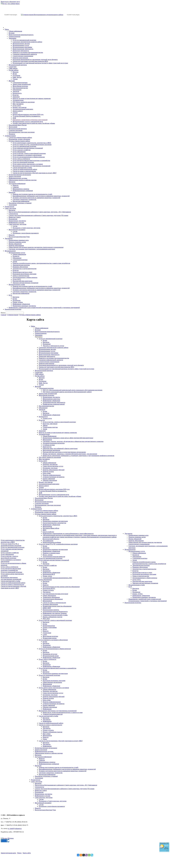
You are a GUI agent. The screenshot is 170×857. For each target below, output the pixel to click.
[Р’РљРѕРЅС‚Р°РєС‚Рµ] (78, 855)
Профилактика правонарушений (54, 404)
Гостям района (13, 70)
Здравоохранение (14, 36)
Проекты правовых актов (17, 242)
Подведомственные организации (20, 174)
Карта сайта (27, 853)
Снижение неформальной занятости (25, 54)
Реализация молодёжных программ (24, 274)
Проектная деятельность (21, 50)
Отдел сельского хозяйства (21, 150)
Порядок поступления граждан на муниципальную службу (32, 194)
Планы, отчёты (18, 302)
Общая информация (15, 31)
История (11, 33)
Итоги (45, 629)
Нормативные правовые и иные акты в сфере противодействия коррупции (68, 438)
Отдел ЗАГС (17, 105)
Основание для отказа (50, 468)
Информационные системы (18, 178)
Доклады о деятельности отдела (53, 346)
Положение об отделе (50, 654)
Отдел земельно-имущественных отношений (28, 148)
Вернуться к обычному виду (10, 1)
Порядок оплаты (48, 471)
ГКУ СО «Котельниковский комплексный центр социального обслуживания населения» (73, 390)
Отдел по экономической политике (24, 40)
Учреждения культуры (50, 427)
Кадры (15, 299)
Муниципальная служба (17, 284)
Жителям (12, 81)
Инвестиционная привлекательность (21, 35)
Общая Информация (49, 436)
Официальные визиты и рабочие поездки (22, 180)
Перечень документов (50, 464)
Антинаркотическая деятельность (54, 402)
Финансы (12, 134)
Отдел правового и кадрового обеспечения (27, 155)
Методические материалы (51, 450)
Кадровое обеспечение (50, 604)
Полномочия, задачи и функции (19, 139)
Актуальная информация (17, 183)
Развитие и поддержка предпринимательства (28, 52)
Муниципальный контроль (18, 65)
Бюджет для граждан (19, 107)
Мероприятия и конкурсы (51, 399)
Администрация (10, 136)
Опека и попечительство (21, 275)
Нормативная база (49, 625)
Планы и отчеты (48, 590)
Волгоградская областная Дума (19, 237)
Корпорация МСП (49, 574)
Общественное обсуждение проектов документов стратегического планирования (36, 247)
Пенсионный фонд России (18, 125)
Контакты (12, 182)
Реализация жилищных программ (54, 680)
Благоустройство (48, 532)
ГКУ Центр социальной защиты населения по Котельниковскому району (67, 392)
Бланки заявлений (49, 478)
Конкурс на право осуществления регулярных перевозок (32, 98)
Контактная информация (21, 201)
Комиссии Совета (15, 217)
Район (7, 29)
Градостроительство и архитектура (54, 523)
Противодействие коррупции (22, 281)
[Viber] (86, 855)
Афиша (45, 425)
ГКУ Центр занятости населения (24, 102)
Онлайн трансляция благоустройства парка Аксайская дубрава (34, 123)
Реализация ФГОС (49, 588)
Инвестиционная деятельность (23, 49)
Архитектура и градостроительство (24, 268)
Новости (15, 185)
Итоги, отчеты (47, 555)
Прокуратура (47, 447)
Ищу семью (46, 734)
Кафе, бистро (17, 77)
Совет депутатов (10, 208)
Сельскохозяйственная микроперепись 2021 (57, 578)
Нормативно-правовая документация (55, 521)
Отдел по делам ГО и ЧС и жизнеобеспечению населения (32, 144)
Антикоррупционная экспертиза (54, 443)
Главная (3, 315)
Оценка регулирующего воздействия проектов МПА (30, 61)
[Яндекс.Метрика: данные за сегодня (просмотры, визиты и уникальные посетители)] (7, 838)
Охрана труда (47, 418)
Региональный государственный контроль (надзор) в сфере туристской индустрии (40, 63)
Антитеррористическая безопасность (55, 611)
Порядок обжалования (16, 245)
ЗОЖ (14, 118)
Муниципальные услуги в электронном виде (28, 121)
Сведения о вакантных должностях (24, 199)
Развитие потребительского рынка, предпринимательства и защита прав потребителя (41, 263)
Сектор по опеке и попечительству (24, 171)
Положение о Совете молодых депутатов (26, 228)
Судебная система (49, 445)
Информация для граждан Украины (55, 613)
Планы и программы (50, 627)
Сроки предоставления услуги (53, 466)
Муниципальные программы (22, 47)
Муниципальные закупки (21, 43)
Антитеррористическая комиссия (54, 556)
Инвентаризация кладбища (52, 542)
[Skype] (92, 855)
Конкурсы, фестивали (50, 424)
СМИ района (13, 68)
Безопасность (17, 93)
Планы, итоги (47, 576)
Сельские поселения (15, 130)
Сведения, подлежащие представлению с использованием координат (32, 249)
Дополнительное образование (53, 599)
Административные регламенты (53, 477)
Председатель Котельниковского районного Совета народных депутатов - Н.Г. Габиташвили (40, 212)
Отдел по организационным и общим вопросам (29, 157)
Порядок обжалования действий (53, 470)
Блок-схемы (47, 473)
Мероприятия (47, 439)
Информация (47, 709)
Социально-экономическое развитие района (27, 42)
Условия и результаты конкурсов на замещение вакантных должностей (36, 198)
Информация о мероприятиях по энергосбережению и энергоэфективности (68, 533)
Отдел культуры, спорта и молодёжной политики (29, 153)
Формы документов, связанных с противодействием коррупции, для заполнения (70, 454)
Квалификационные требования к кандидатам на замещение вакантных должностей (41, 196)
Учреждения (47, 633)
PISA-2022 (46, 618)
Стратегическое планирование (23, 56)
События (16, 187)
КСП (10, 295)
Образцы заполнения (50, 480)
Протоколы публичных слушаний (20, 203)
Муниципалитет (10, 251)
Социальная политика (20, 82)
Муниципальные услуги (21, 45)
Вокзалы (15, 72)
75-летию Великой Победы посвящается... (27, 116)
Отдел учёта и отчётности (21, 159)
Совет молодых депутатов (17, 224)
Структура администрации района (20, 137)
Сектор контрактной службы (22, 167)
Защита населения (15, 176)
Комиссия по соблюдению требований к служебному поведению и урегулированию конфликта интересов (78, 455)
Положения (16, 300)
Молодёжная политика (20, 86)
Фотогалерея (13, 127)
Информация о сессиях (16, 222)
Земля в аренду (18, 111)
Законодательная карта (8, 853)
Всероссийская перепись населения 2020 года (28, 114)
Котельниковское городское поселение (22, 132)
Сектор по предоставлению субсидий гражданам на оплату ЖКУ (34, 173)
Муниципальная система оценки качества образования (61, 587)
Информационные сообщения (23, 190)
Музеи (15, 74)
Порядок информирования (52, 475)
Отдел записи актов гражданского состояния (28, 164)
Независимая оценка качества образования (57, 606)
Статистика (12, 66)
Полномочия (13, 219)
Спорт (45, 634)
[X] (83, 855)
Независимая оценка (50, 638)
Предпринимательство (20, 88)
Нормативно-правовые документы (24, 306)
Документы (8, 238)
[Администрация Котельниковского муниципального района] (11, 24)
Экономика (12, 38)
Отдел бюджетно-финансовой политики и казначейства (31, 160)
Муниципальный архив (51, 656)
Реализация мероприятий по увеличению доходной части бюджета (35, 59)
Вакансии (12, 192)
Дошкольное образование (51, 597)
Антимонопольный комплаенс (23, 109)
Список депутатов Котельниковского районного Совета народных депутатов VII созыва (38, 215)
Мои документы (18, 104)
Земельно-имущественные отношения (25, 283)
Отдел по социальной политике (23, 162)
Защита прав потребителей (22, 84)
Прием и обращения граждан (52, 617)
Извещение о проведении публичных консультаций (30, 120)
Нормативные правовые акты (19, 240)
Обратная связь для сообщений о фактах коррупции (60, 448)
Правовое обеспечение (20, 267)
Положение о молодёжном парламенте (26, 233)
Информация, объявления (21, 304)
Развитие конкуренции (20, 58)
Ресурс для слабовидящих (11, 3)
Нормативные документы (17, 221)
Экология (16, 91)
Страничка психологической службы (55, 615)
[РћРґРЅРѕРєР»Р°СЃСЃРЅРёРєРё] (81, 855)
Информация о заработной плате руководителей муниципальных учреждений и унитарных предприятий (44, 307)
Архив (15, 261)
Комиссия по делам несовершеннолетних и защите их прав (63, 712)
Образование (17, 89)
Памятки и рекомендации (51, 553)
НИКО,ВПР (47, 608)
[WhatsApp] (89, 855)
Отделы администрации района (19, 141)
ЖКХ (44, 530)
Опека (45, 739)
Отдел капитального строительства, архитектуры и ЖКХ (32, 143)
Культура (16, 95)
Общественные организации (52, 682)
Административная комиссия (52, 714)
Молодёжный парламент (17, 229)
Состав (15, 226)
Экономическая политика (21, 265)
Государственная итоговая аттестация (55, 594)
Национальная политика (13, 309)
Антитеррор (13, 205)
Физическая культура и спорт (22, 272)
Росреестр (16, 256)
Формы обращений (15, 244)
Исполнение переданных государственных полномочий (31, 166)
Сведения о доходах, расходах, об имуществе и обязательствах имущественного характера (73, 441)
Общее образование (49, 595)
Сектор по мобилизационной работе (25, 169)
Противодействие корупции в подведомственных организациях (64, 452)
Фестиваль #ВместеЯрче (51, 528)
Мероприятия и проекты (21, 189)
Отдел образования (19, 151)
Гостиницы (16, 75)
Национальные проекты (51, 610)
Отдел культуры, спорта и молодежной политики (59, 422)
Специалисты (13, 213)
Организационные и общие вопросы (25, 277)
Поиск (19, 853)
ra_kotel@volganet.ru (15, 828)
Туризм (15, 79)
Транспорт (16, 97)
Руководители (9, 206)
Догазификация (48, 540)
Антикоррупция (18, 100)
